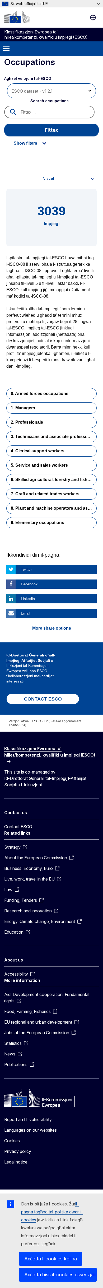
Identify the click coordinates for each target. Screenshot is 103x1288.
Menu (6, 49)
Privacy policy (17, 1151)
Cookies (12, 1140)
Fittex (51, 130)
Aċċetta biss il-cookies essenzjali (60, 1274)
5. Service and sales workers (39, 465)
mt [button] (93, 17)
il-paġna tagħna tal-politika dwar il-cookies (52, 1211)
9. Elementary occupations (37, 522)
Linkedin (28, 598)
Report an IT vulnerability (28, 1119)
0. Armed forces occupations (39, 393)
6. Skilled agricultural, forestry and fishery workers (54, 479)
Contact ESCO (18, 826)
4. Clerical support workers (37, 451)
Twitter (26, 569)
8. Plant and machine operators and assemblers (54, 508)
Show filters (25, 143)
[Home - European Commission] (17, 17)
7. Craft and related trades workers (45, 494)
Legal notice (15, 1162)
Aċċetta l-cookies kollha (50, 1258)
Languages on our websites (30, 1130)
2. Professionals (27, 422)
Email (25, 613)
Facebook (29, 584)
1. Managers (23, 408)
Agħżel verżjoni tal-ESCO (28, 78)
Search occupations (49, 100)
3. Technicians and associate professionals (54, 436)
